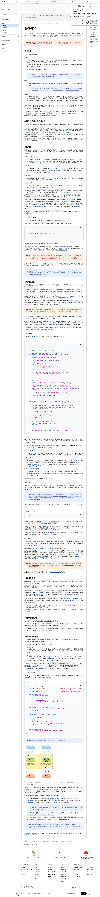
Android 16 (63, 869)
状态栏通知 (47, 621)
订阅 (83, 893)
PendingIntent (60, 528)
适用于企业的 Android (26, 869)
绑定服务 (51, 833)
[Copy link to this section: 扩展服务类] (33, 334)
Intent (48, 113)
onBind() (29, 108)
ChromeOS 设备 (51, 871)
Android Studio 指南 (78, 867)
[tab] (28, 341)
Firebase (53, 887)
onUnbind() (54, 819)
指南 (9, 9)
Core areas (13, 6)
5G (35, 878)
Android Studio (86, 1)
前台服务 (43, 69)
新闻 (22, 876)
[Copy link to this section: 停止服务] (31, 539)
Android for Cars (51, 874)
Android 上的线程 (46, 136)
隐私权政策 (37, 876)
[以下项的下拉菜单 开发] (40, 2)
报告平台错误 (90, 867)
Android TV (50, 876)
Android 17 (63, 867)
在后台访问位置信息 (58, 90)
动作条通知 (40, 621)
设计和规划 (27, 1)
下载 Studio (76, 874)
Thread (71, 134)
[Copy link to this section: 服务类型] (32, 51)
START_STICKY (29, 457)
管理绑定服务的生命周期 (67, 833)
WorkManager (38, 74)
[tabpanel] (54, 389)
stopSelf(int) (78, 552)
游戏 (36, 867)
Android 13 (63, 876)
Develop (4, 6)
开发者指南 (76, 869)
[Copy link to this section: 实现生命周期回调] (37, 673)
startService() (64, 159)
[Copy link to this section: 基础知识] (32, 147)
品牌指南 (34, 893)
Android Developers (28, 23)
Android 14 (63, 874)
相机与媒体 (37, 874)
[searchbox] (10, 14)
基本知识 (17, 1)
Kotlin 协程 (57, 134)
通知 (28, 62)
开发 (37, 1)
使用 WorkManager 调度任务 (72, 90)
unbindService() (67, 605)
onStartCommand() (61, 107)
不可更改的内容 (63, 250)
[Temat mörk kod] (81, 227)
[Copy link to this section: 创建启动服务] (36, 282)
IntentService (47, 321)
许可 (29, 893)
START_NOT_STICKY (30, 450)
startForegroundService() (59, 485)
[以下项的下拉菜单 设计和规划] (32, 2)
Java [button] (34, 341)
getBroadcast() (72, 528)
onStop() (47, 132)
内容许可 (36, 841)
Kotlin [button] (27, 341)
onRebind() (28, 835)
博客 (22, 878)
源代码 (23, 874)
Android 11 (63, 881)
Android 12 (63, 878)
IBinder (58, 170)
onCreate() (68, 130)
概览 (3, 9)
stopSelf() (38, 163)
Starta (93, 22)
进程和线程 (78, 206)
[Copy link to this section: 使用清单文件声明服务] (40, 217)
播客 (22, 881)
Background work (25, 6)
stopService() (48, 163)
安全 (22, 871)
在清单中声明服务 (50, 115)
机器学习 (37, 869)
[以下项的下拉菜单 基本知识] (21, 2)
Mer (45, 1)
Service (27, 33)
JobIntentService (50, 324)
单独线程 (42, 44)
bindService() (43, 97)
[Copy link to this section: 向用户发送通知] (38, 618)
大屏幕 (49, 867)
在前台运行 (57, 201)
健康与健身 (37, 871)
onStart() (27, 132)
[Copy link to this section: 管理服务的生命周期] (41, 637)
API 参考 (76, 871)
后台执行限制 (62, 323)
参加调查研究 (90, 874)
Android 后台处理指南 (30, 329)
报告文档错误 (90, 869)
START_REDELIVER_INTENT (32, 469)
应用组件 (53, 33)
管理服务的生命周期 (55, 572)
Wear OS (50, 869)
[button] (8, 23)
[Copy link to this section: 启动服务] (31, 482)
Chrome (46, 887)
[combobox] (58, 1)
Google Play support (91, 871)
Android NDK (77, 876)
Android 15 (63, 871)
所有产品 (74, 887)
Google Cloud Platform (63, 887)
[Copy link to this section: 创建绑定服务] (36, 578)
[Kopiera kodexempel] (82, 227)
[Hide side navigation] (17, 894)
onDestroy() (28, 182)
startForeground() (34, 499)
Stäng (85, 22)
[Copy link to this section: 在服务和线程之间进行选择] (47, 121)
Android (23, 867)
